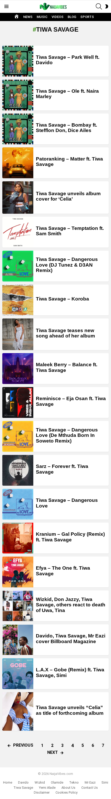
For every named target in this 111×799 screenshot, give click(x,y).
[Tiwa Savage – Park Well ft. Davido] (17, 61)
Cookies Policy (66, 792)
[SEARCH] (99, 6)
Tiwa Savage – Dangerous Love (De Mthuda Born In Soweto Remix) (67, 435)
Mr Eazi (90, 782)
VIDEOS (58, 17)
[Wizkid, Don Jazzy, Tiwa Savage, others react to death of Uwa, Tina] (17, 605)
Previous (23, 745)
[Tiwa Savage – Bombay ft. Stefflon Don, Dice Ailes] (17, 129)
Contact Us (89, 787)
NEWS (28, 17)
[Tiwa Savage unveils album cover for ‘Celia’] (17, 197)
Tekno (74, 782)
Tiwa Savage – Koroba (62, 299)
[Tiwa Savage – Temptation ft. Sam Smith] (17, 232)
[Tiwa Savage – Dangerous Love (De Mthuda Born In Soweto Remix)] (17, 436)
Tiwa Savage (23, 787)
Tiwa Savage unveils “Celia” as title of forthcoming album (70, 710)
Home (7, 782)
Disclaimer (42, 792)
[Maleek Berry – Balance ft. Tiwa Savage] (17, 368)
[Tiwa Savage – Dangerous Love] (17, 504)
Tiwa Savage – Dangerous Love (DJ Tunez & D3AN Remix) (67, 265)
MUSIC (42, 17)
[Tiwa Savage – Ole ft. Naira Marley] (17, 95)
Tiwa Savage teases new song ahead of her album (65, 333)
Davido (23, 782)
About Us (68, 787)
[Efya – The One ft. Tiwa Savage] (17, 572)
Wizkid (40, 782)
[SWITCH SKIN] (107, 6)
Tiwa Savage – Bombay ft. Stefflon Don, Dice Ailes (66, 127)
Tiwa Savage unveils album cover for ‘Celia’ (68, 196)
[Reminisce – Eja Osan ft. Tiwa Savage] (17, 402)
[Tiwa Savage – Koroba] (17, 300)
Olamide (57, 782)
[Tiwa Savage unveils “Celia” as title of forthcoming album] (17, 711)
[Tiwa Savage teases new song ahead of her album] (17, 334)
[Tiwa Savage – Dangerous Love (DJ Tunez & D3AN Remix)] (17, 266)
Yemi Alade (47, 787)
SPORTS (87, 17)
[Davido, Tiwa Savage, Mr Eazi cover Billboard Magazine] (17, 639)
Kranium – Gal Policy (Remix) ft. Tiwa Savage (70, 536)
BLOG (72, 17)
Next (52, 752)
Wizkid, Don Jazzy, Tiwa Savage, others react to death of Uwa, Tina (70, 605)
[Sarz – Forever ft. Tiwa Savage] (17, 470)
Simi (104, 782)
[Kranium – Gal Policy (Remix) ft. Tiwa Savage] (17, 538)
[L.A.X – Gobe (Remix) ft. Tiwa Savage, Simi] (17, 673)
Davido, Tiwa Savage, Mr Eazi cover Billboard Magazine (70, 638)
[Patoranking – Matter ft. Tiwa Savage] (17, 162)
